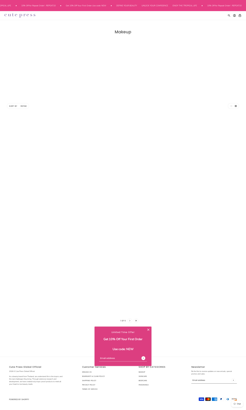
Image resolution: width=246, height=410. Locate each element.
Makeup (142, 372)
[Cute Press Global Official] (20, 15)
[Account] (234, 15)
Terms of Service (90, 389)
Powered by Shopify (19, 399)
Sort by (13, 106)
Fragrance (144, 385)
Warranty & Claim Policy (93, 376)
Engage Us (87, 372)
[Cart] (239, 15)
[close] (148, 329)
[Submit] (143, 358)
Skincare (143, 376)
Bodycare (143, 381)
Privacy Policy (88, 385)
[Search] (229, 15)
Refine (24, 106)
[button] (230, 106)
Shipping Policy (89, 381)
